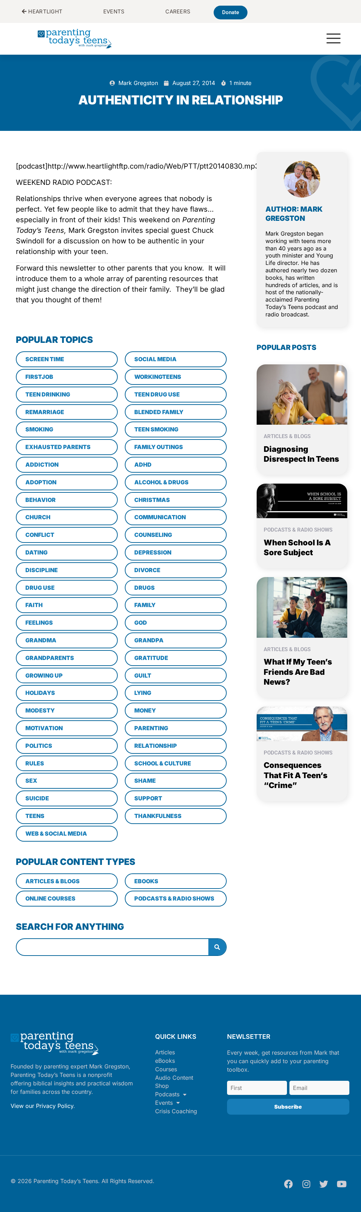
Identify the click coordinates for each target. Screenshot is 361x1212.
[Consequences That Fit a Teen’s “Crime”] (302, 723)
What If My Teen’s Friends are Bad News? (298, 671)
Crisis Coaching (176, 1111)
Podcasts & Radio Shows (298, 530)
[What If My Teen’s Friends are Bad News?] (302, 606)
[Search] (217, 947)
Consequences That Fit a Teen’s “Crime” (296, 775)
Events (164, 1102)
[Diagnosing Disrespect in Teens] (302, 394)
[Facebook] (289, 1184)
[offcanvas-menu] (333, 39)
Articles (165, 1052)
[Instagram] (306, 1184)
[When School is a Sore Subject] (302, 500)
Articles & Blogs (287, 436)
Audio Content (174, 1077)
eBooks (165, 1060)
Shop (162, 1085)
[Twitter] (324, 1184)
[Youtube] (341, 1184)
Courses (166, 1069)
